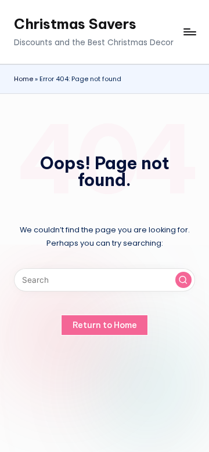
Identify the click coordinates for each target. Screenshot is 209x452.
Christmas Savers (75, 23)
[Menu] (189, 32)
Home (23, 78)
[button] (183, 280)
